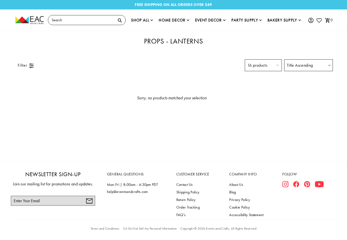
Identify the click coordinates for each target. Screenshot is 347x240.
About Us (236, 184)
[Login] (310, 20)
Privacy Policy (239, 199)
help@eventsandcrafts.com (127, 191)
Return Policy (186, 199)
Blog (232, 192)
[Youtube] (319, 185)
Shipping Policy (187, 192)
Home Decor (172, 20)
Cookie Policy (239, 207)
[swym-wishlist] (319, 20)
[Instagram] (285, 185)
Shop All (140, 20)
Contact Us (184, 184)
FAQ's (181, 214)
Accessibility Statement (246, 214)
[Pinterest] (307, 185)
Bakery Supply (282, 20)
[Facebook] (296, 185)
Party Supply (244, 20)
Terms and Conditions (105, 228)
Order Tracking (188, 207)
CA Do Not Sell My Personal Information (150, 228)
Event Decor (208, 20)
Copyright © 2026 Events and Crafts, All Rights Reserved (218, 228)
